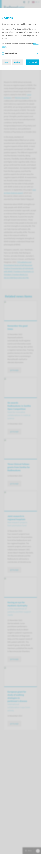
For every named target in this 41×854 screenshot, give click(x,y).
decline (17, 62)
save (6, 62)
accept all (33, 62)
